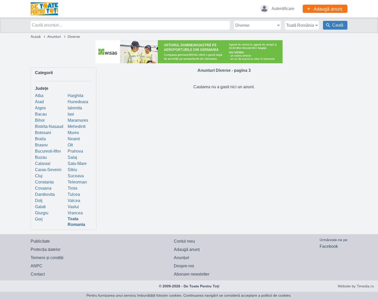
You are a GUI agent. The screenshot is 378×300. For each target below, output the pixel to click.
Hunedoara (78, 102)
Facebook (329, 246)
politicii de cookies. (276, 295)
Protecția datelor (45, 249)
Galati (40, 207)
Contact (38, 274)
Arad (39, 102)
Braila (40, 139)
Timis (72, 188)
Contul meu (184, 241)
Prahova (75, 151)
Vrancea (75, 213)
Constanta (44, 182)
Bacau (41, 114)
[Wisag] (189, 51)
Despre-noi (184, 266)
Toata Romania (76, 222)
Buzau (41, 157)
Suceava (76, 176)
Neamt (74, 139)
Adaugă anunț (187, 249)
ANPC (36, 266)
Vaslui (73, 207)
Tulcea (74, 194)
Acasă (36, 36)
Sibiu (72, 169)
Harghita (75, 95)
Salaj (72, 157)
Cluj (38, 176)
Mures (73, 132)
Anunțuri (181, 257)
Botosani (43, 132)
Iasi (71, 114)
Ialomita (75, 108)
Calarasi (42, 163)
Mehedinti (77, 126)
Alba (39, 95)
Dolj (38, 200)
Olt (70, 145)
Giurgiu (41, 213)
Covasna (43, 188)
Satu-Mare (77, 163)
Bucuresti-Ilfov (48, 151)
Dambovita (45, 194)
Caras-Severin (48, 169)
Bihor (40, 120)
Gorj (39, 219)
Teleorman (77, 182)
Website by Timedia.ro (356, 286)
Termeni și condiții (47, 257)
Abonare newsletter (191, 274)
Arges (40, 108)
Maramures (78, 120)
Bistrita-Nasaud (49, 126)
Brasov (41, 145)
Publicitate (40, 241)
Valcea (74, 200)
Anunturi (54, 36)
